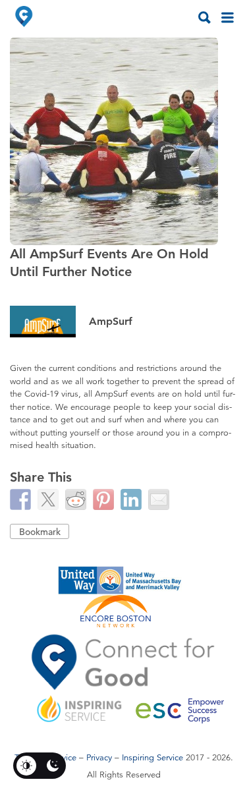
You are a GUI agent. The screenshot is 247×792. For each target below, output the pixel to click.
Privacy (99, 757)
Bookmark (40, 532)
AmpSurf (110, 321)
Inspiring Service (152, 757)
